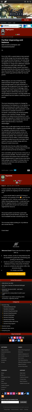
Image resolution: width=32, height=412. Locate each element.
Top (30, 185)
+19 (3, 180)
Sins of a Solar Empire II (23, 356)
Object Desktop (4, 350)
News (2, 381)
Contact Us (3, 387)
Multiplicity (3, 360)
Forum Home (3, 22)
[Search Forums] (30, 2)
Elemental (20, 352)
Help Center (22, 373)
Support (22, 370)
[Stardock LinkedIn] (18, 340)
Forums (3, 389)
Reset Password (23, 381)
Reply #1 (4, 185)
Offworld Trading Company (24, 362)
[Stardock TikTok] (16, 340)
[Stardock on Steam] (23, 337)
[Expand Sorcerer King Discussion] (2, 313)
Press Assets (4, 383)
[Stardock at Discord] (13, 340)
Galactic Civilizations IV (23, 354)
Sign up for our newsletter (9, 399)
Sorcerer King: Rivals (22, 366)
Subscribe (23, 402)
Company (4, 370)
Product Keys (23, 379)
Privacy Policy (7, 409)
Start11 (3, 354)
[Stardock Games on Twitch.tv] (17, 337)
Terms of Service (14, 409)
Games (20, 347)
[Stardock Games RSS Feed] (21, 340)
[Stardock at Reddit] (10, 340)
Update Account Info (24, 383)
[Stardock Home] (5, 2)
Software (4, 347)
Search (9, 22)
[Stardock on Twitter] (9, 337)
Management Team (5, 377)
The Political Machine (23, 360)
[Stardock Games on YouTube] (14, 337)
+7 (2, 34)
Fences (2, 356)
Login (14, 22)
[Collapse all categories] (31, 304)
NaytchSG (8, 176)
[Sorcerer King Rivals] (16, 11)
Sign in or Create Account (16, 274)
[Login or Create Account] (25, 2)
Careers (3, 379)
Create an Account (24, 377)
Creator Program (5, 385)
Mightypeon (9, 29)
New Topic (26, 19)
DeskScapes (4, 358)
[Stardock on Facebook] (11, 337)
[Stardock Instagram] (20, 337)
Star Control (21, 358)
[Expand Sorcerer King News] (2, 317)
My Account (22, 375)
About (2, 373)
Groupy (3, 362)
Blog (2, 375)
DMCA (21, 409)
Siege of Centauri (22, 364)
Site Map (26, 409)
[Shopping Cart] (28, 2)
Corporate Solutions (6, 352)
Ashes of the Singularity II (24, 350)
